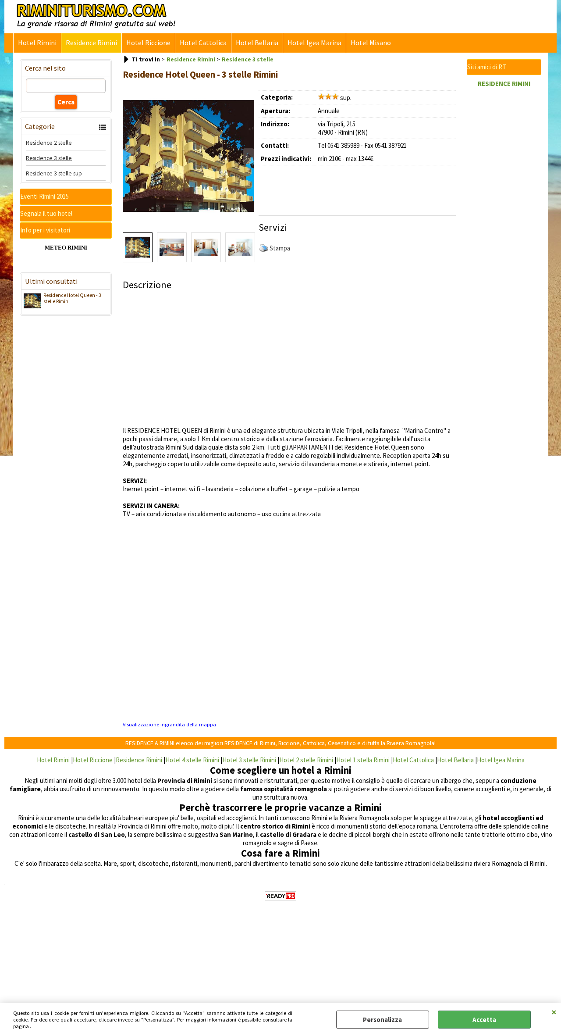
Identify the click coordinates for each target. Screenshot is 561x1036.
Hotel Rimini (37, 43)
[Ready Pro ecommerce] (280, 896)
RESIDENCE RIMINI (504, 83)
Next (248, 248)
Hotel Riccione (148, 43)
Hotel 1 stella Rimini (363, 760)
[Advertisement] (361, 187)
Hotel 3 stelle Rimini (249, 760)
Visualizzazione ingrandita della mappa (169, 724)
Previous (128, 248)
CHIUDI (554, 1011)
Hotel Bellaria (257, 43)
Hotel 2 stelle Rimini (306, 760)
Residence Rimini (91, 43)
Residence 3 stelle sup (54, 173)
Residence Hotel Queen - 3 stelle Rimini (72, 298)
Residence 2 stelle (49, 142)
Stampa (280, 248)
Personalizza (382, 1019)
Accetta (484, 1019)
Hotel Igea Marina (314, 43)
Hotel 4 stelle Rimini (192, 760)
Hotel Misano (371, 43)
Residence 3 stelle (49, 158)
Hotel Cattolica (203, 43)
